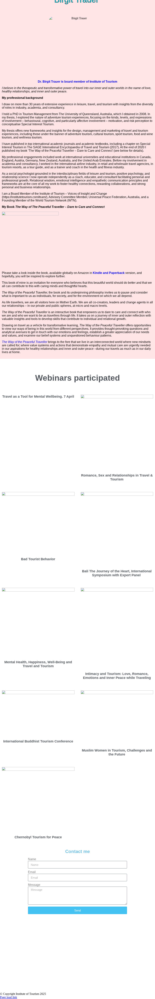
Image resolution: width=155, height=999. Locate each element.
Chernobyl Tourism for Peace (38, 837)
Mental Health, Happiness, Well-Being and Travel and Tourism (38, 664)
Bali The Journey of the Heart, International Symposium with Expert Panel (117, 573)
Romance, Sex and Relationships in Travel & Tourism (117, 477)
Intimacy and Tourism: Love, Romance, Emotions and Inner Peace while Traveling (117, 676)
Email (32, 872)
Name (32, 859)
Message (34, 884)
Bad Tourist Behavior (38, 559)
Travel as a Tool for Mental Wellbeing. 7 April (38, 396)
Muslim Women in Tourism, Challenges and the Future (117, 752)
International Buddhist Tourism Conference (38, 741)
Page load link (8, 997)
